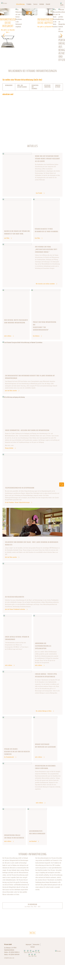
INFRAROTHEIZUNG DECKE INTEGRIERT (9, 23)
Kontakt (48, 4)
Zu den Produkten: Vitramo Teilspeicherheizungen (17, 502)
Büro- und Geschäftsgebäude (22, 86)
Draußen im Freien (57, 86)
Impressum (28, 944)
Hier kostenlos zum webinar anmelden (45, 284)
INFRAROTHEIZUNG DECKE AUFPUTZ (46, 21)
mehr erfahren (7, 336)
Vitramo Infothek (9, 448)
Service (35, 4)
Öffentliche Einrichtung (47, 86)
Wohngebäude (9, 85)
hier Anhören (36, 336)
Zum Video (37, 238)
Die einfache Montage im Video (44, 711)
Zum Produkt (39, 193)
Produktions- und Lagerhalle (35, 87)
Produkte (29, 4)
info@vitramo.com (9, 958)
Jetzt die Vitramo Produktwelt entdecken (15, 609)
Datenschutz (36, 944)
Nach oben (32, 933)
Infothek (41, 4)
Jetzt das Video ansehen (11, 390)
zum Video (6, 238)
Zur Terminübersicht (9, 757)
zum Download (32, 841)
